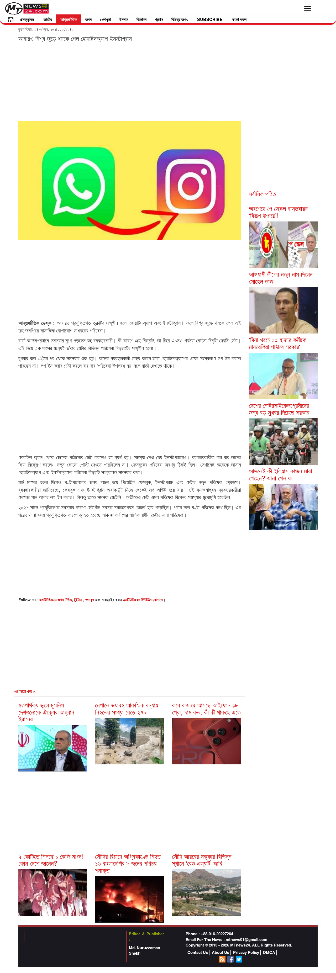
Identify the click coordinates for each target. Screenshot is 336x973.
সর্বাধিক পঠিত (262, 193)
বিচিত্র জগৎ (179, 19)
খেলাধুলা (105, 19)
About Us (220, 952)
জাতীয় (48, 19)
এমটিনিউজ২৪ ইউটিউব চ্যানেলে (143, 599)
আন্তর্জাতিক (68, 19)
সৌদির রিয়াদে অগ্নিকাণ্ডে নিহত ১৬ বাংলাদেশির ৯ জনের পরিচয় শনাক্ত (128, 863)
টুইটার (78, 599)
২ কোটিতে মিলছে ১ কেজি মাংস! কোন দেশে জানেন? (50, 860)
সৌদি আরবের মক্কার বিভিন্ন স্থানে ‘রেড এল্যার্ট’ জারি (202, 860)
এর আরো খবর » (24, 691)
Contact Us (197, 952)
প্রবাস (159, 19)
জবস (88, 19)
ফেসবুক (90, 599)
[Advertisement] (129, 81)
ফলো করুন (239, 19)
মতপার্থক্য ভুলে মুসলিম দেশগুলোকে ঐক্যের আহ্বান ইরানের (46, 711)
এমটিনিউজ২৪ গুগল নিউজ (55, 599)
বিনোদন (141, 19)
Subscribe (210, 19)
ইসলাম (123, 19)
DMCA (269, 952)
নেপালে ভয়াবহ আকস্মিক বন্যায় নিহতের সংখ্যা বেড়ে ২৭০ (126, 708)
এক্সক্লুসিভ (27, 19)
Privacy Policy (246, 952)
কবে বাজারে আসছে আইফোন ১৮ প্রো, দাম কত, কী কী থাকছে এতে (206, 708)
